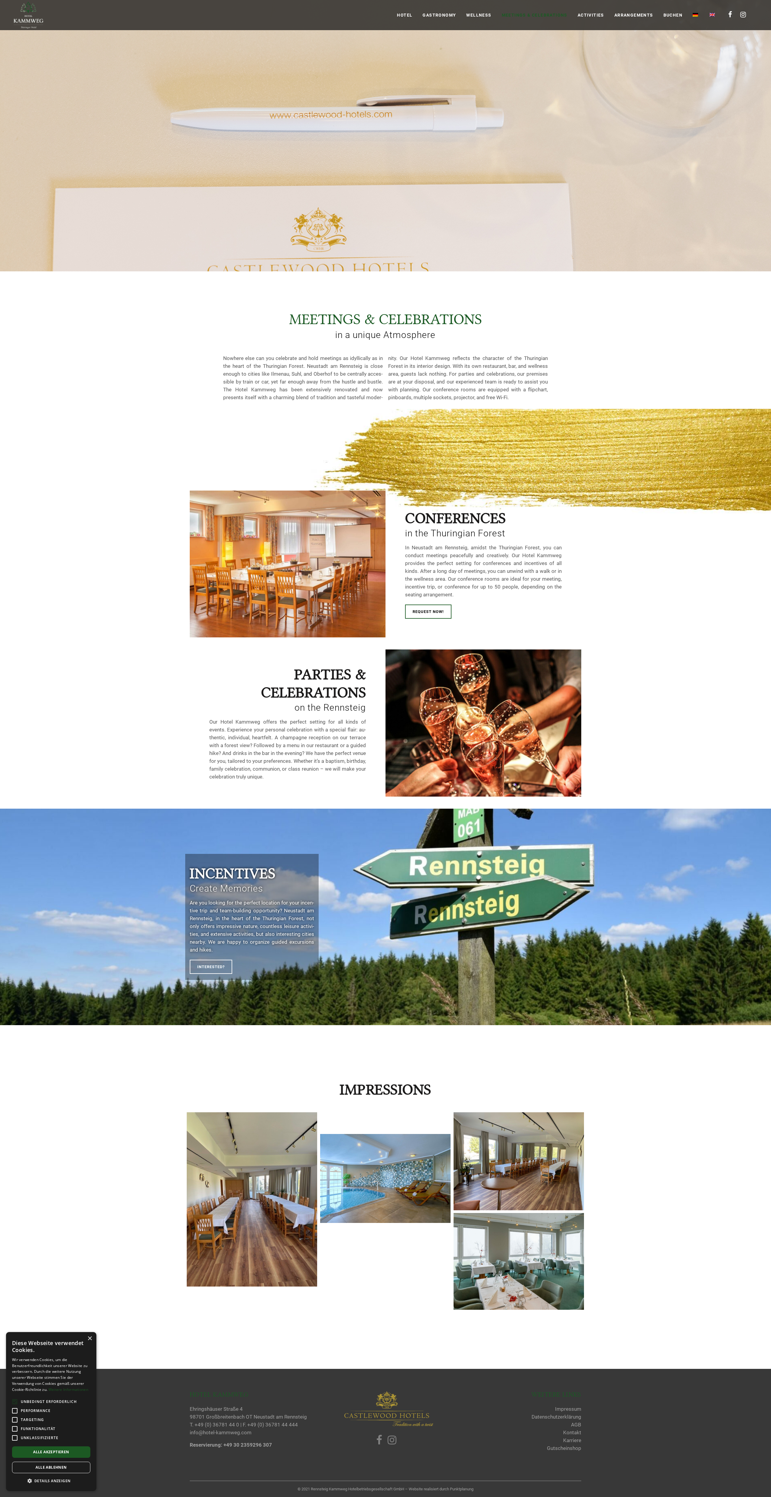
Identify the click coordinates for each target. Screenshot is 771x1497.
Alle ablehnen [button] (51, 1467)
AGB (576, 1425)
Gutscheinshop (564, 1448)
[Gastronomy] (519, 1261)
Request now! (428, 611)
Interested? (211, 967)
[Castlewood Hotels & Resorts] (388, 1425)
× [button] (89, 1338)
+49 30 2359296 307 (247, 1445)
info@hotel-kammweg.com (220, 1432)
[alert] (51, 1411)
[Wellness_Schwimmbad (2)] (385, 1178)
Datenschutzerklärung (556, 1417)
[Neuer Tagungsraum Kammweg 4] (252, 1199)
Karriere (572, 1440)
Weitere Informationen (68, 1389)
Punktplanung (461, 1489)
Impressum (568, 1409)
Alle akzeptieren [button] (51, 1451)
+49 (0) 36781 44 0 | (219, 1425)
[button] (51, 1481)
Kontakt (572, 1432)
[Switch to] (696, 15)
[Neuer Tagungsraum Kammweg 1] (519, 1161)
